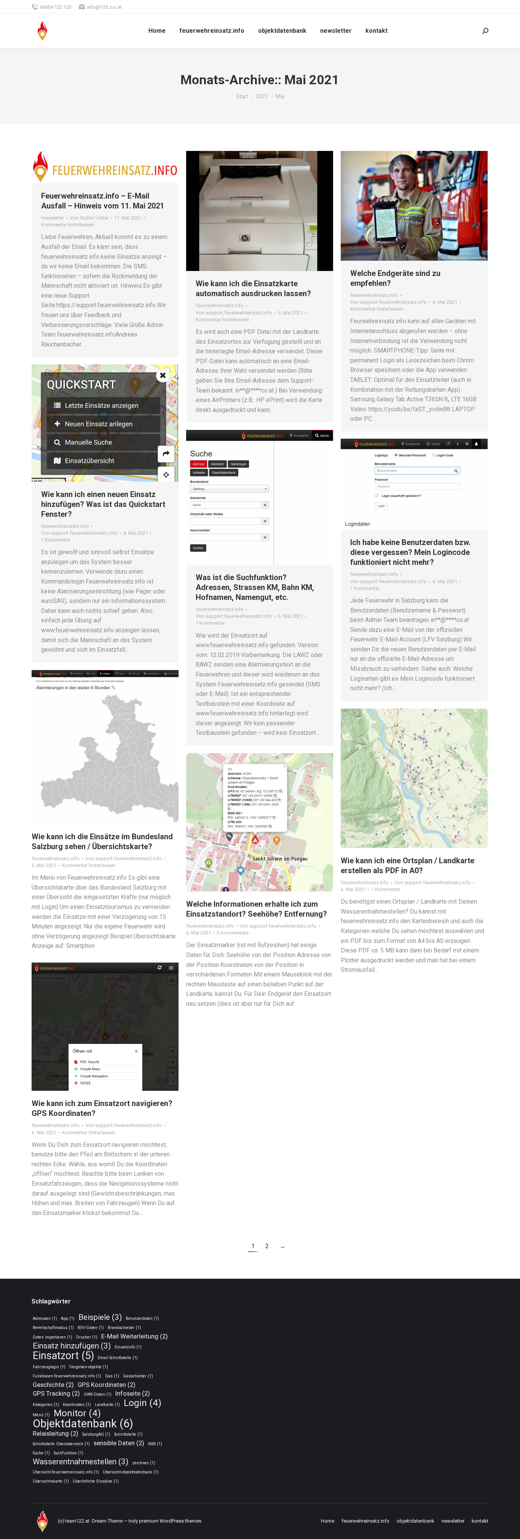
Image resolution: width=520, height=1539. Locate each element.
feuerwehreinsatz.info (220, 305)
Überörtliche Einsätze (96, 1481)
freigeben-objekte (88, 1366)
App (68, 1318)
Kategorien (46, 1404)
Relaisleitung (55, 1433)
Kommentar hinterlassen (67, 225)
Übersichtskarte (51, 1481)
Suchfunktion (68, 1453)
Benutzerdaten (142, 1318)
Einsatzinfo (128, 1347)
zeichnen (143, 1462)
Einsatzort (63, 1356)
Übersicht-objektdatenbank (131, 1472)
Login (142, 1403)
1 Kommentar (55, 540)
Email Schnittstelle (118, 1357)
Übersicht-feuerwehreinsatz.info (66, 1472)
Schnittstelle (128, 1434)
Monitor (77, 1413)
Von (89, 218)
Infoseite (132, 1393)
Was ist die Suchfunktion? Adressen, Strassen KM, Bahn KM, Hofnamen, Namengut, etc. (255, 587)
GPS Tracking (56, 1393)
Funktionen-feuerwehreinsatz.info (67, 1376)
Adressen (45, 1318)
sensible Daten (119, 1443)
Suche (41, 1453)
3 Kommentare (233, 933)
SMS (155, 1443)
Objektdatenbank (83, 1424)
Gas (112, 1376)
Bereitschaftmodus (53, 1327)
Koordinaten (77, 1404)
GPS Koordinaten (107, 1384)
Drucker (86, 1337)
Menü (41, 1414)
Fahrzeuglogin (49, 1366)
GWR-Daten (98, 1394)
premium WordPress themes (170, 1521)
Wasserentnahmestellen (80, 1462)
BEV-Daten (91, 1327)
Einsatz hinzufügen (72, 1346)
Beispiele (100, 1317)
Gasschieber (138, 1376)
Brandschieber (124, 1327)
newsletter (52, 218)
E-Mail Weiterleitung (134, 1336)
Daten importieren (52, 1337)
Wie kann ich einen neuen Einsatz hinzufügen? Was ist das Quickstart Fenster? (103, 504)
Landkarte (107, 1404)
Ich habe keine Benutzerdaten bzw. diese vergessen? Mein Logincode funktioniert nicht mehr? (410, 552)
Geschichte (53, 1384)
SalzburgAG (96, 1434)
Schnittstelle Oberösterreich (61, 1443)
